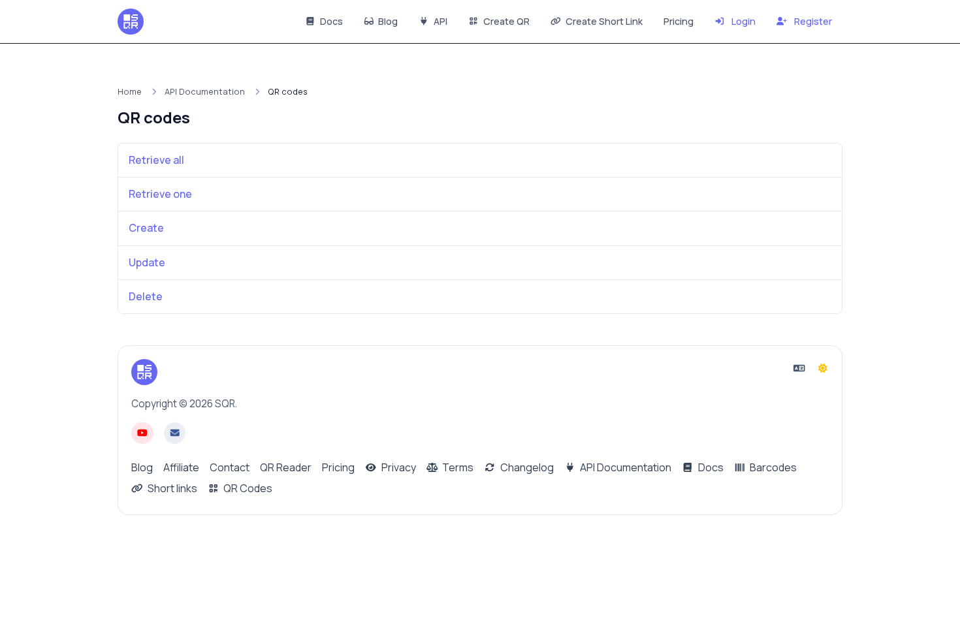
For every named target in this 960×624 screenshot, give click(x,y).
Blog (387, 21)
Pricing (679, 21)
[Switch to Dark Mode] (822, 368)
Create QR (505, 21)
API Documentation (205, 91)
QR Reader (286, 467)
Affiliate (181, 467)
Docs (330, 21)
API (439, 21)
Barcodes (772, 467)
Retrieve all (156, 160)
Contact (229, 467)
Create (146, 228)
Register (812, 21)
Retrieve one (160, 194)
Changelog (526, 467)
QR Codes (246, 488)
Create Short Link (603, 21)
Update (147, 262)
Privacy (397, 467)
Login (742, 21)
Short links (171, 488)
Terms (456, 467)
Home (130, 91)
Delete (146, 296)
